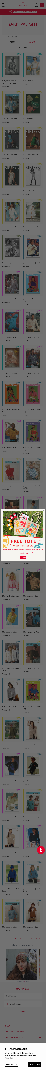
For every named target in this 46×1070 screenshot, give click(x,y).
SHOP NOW (23, 557)
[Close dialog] (43, 510)
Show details (11, 1064)
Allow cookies (34, 1064)
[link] (23, 529)
